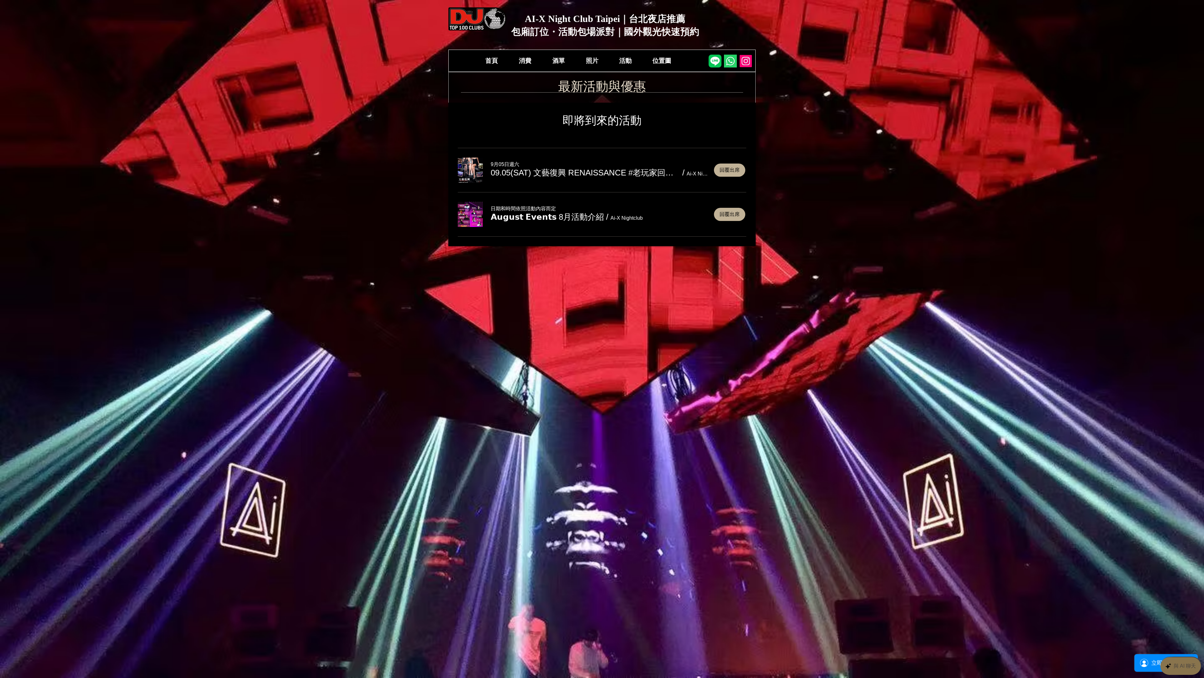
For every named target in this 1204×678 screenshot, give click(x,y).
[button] (585, 172)
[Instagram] (746, 61)
